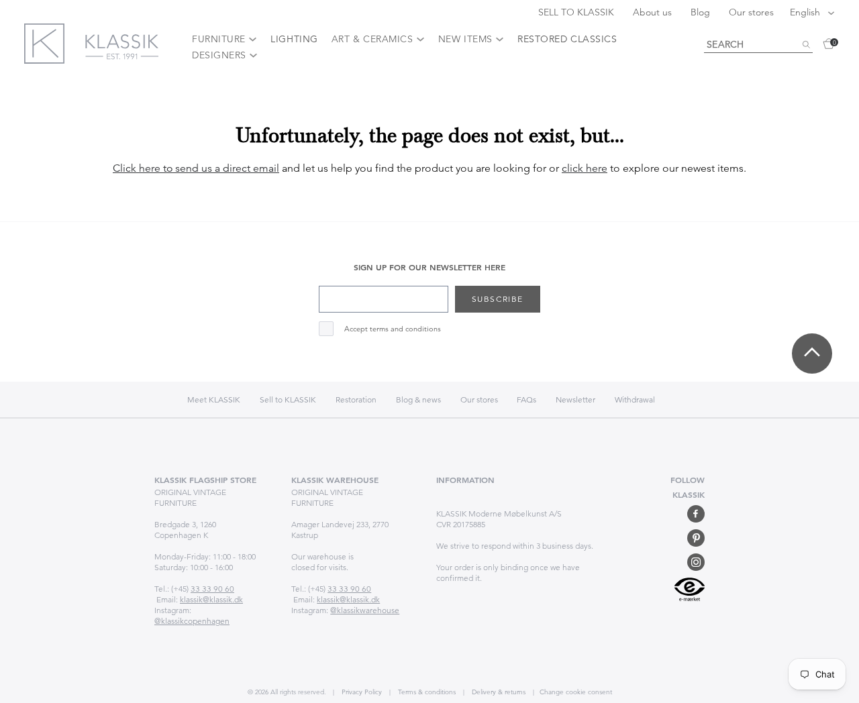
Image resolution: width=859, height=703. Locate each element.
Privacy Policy (361, 692)
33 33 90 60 (212, 589)
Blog (702, 12)
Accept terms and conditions (392, 329)
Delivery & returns (497, 692)
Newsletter (575, 399)
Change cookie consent (576, 692)
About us (653, 12)
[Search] (806, 45)
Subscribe (497, 299)
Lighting (293, 39)
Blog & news (418, 399)
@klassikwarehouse (364, 610)
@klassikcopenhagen (192, 621)
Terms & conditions (426, 692)
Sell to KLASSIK (288, 399)
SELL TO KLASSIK (577, 12)
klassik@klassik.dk (211, 599)
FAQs (526, 399)
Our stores (751, 12)
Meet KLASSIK (213, 399)
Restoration (356, 399)
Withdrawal (635, 399)
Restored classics (567, 39)
